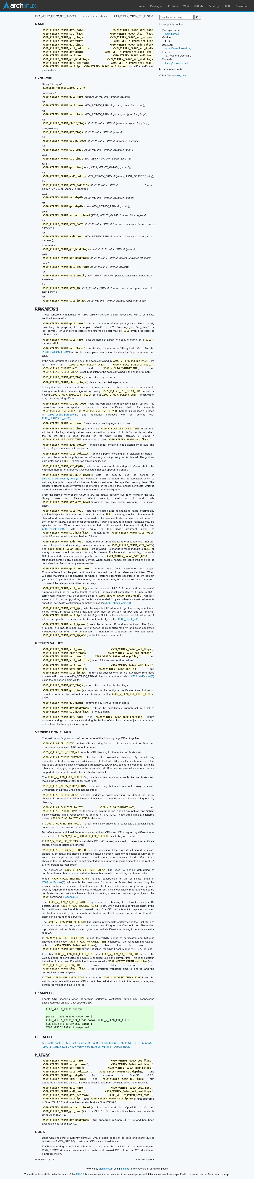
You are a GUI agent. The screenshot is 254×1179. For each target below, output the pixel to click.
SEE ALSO (43, 1037)
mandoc (124, 1168)
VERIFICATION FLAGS (56, 352)
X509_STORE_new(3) (55, 1046)
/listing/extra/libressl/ (176, 63)
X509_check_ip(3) (128, 619)
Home (141, 6)
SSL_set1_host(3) (52, 1042)
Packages (156, 6)
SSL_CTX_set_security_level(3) (60, 478)
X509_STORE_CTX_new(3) (136, 1042)
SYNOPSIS (43, 78)
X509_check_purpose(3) (62, 414)
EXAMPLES (44, 993)
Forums (173, 6)
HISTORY (42, 1054)
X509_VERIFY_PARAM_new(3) (112, 1046)
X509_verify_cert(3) (142, 676)
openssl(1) (71, 896)
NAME (40, 24)
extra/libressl (172, 33)
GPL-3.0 (79, 1174)
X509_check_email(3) (118, 602)
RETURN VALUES (49, 643)
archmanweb (105, 1168)
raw (183, 75)
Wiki (186, 6)
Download (242, 6)
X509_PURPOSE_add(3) (56, 418)
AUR (227, 6)
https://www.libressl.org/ (178, 48)
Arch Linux (20, 5)
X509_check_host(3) (54, 528)
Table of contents (172, 69)
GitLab (198, 6)
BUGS (40, 1132)
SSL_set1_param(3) (78, 1042)
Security (213, 6)
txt (178, 75)
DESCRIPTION (46, 308)
